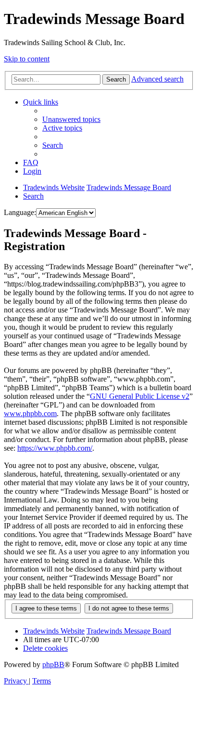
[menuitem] (71, 119)
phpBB (53, 664)
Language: (20, 212)
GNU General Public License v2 (139, 396)
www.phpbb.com (30, 413)
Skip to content (27, 59)
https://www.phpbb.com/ (54, 448)
